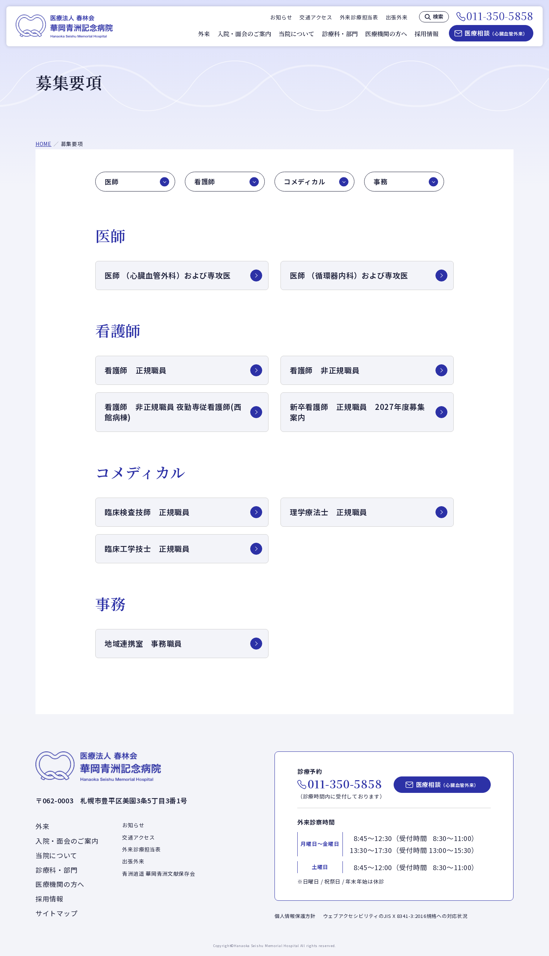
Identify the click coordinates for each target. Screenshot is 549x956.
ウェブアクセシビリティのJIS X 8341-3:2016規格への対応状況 (395, 915)
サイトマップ (56, 913)
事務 (380, 181)
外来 (204, 34)
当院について (296, 34)
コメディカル (304, 181)
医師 (111, 181)
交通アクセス (316, 17)
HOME (43, 143)
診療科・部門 (340, 34)
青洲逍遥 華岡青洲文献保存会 (158, 873)
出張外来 (397, 17)
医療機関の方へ (386, 34)
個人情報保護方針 (295, 915)
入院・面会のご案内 (244, 34)
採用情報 (426, 34)
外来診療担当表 (359, 17)
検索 (438, 16)
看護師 (204, 181)
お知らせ (281, 17)
